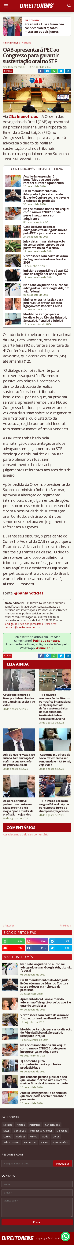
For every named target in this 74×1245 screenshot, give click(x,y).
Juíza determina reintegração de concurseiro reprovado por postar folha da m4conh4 (44, 245)
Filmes (33, 1136)
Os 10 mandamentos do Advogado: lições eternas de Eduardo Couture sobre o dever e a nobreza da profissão (46, 195)
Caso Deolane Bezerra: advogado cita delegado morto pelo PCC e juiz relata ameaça (45, 230)
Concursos (20, 1130)
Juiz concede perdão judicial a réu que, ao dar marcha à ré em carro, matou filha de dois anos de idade (44, 1080)
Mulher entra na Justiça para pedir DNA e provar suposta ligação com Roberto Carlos (43, 303)
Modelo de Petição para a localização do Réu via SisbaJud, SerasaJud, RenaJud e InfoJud (45, 317)
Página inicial (10, 42)
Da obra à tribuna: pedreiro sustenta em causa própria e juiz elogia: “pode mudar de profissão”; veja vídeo (18, 807)
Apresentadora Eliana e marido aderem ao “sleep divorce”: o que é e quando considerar (45, 1002)
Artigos (21, 1124)
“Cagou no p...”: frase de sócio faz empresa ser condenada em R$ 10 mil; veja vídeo (55, 759)
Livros (56, 1136)
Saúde (45, 1136)
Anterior (9, 925)
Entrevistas (30, 1142)
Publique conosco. (46, 641)
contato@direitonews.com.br (22, 627)
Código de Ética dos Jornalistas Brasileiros (31, 624)
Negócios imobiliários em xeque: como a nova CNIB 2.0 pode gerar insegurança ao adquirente (46, 213)
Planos (44, 1142)
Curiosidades (52, 1124)
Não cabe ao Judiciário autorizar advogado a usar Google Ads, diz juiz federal (46, 288)
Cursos (7, 1136)
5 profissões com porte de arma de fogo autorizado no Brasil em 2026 (45, 259)
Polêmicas (34, 1124)
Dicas (6, 1130)
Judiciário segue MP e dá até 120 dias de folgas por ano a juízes (45, 272)
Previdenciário (60, 1142)
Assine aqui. (45, 648)
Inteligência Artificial (41, 1130)
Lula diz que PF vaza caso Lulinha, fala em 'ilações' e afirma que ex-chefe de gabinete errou (19, 759)
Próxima (64, 925)
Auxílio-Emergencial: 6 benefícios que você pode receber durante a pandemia (43, 180)
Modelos (20, 1136)
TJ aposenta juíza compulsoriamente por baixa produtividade (40, 1064)
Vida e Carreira (11, 1142)
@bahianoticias (23, 116)
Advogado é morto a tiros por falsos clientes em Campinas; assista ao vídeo (19, 700)
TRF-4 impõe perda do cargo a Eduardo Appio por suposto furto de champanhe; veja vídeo (54, 806)
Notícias (26, 42)
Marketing (62, 1130)
